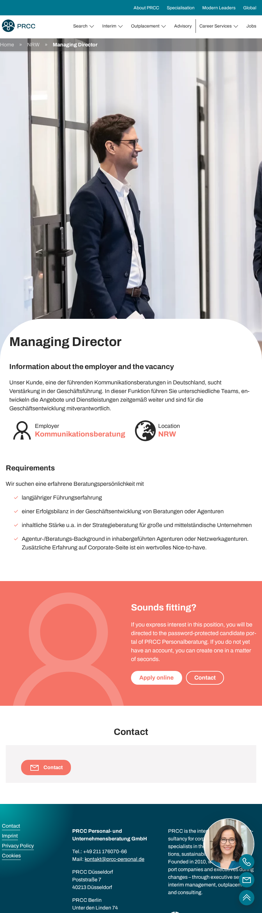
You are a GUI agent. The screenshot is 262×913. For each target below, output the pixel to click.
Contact (205, 677)
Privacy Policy (18, 845)
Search (80, 26)
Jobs (251, 26)
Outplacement (145, 26)
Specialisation (181, 7)
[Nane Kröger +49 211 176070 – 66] (246, 862)
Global (249, 7)
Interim (109, 26)
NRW (33, 44)
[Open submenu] (93, 26)
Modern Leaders (218, 7)
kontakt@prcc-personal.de (114, 859)
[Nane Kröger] (246, 879)
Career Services (215, 26)
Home (7, 44)
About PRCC (146, 7)
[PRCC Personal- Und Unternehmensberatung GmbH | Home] (18, 26)
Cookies (11, 855)
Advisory (183, 26)
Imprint (10, 835)
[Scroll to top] (246, 897)
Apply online (156, 677)
